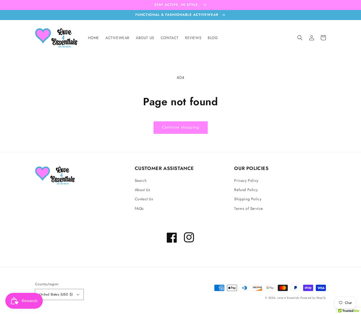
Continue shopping (180, 127)
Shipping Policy (247, 199)
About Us (142, 189)
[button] (300, 38)
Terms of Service (248, 208)
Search (141, 180)
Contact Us (144, 199)
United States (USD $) (56, 294)
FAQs (139, 208)
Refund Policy (246, 189)
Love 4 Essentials (288, 298)
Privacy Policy (246, 180)
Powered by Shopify (313, 298)
